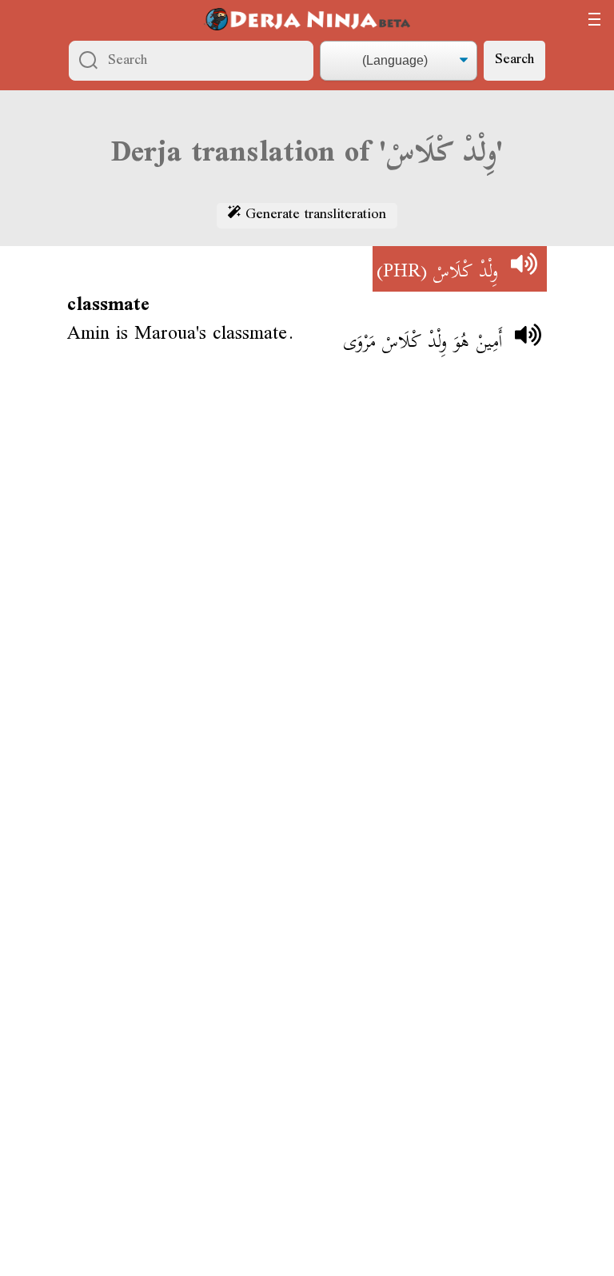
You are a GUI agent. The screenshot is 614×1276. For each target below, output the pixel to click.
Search (514, 60)
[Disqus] (307, 605)
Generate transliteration (313, 216)
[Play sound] (523, 269)
